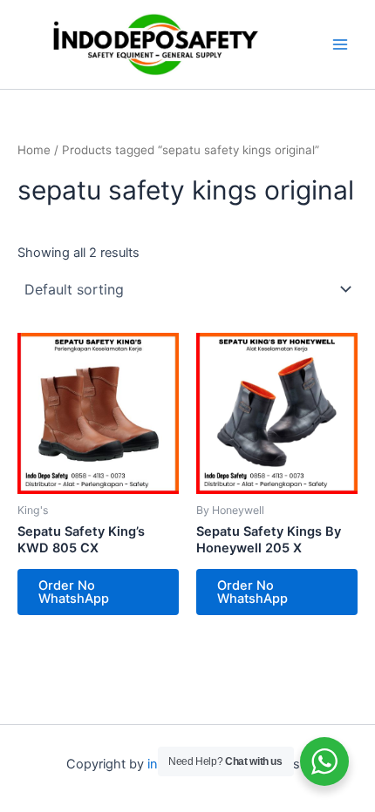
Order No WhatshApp (73, 592)
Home (34, 150)
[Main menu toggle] (340, 44)
